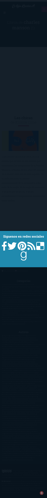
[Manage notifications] (41, 493)
